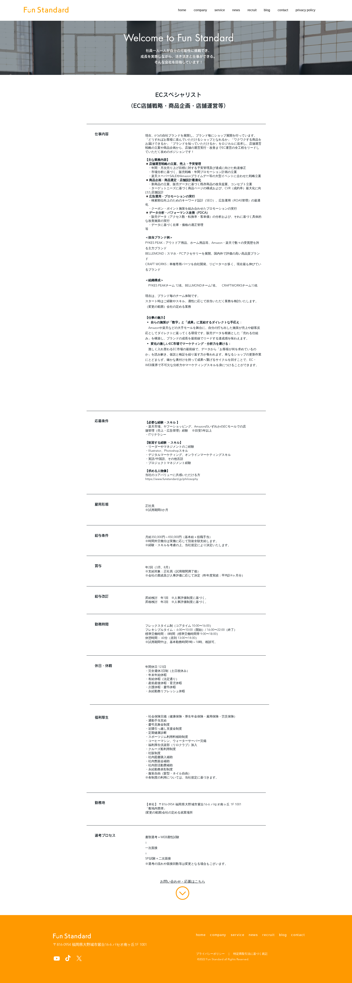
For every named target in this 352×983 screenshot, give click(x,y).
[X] (79, 958)
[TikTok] (68, 958)
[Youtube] (56, 958)
